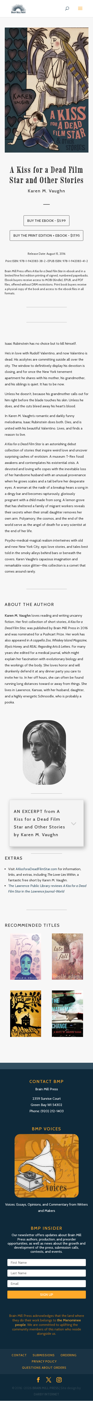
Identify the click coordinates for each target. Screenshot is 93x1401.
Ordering (69, 1355)
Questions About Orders (44, 1368)
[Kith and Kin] (25, 1013)
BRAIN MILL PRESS (45, 1388)
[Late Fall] (67, 956)
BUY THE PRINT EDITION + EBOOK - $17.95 (46, 235)
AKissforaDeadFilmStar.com (36, 869)
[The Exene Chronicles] (25, 956)
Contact (19, 1355)
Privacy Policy (44, 1361)
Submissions (44, 1355)
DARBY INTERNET (46, 1394)
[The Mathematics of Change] (67, 1013)
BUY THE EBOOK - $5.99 (46, 221)
